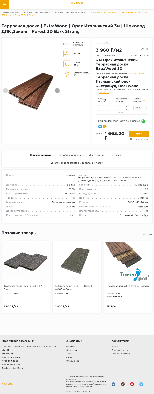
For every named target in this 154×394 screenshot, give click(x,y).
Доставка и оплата (120, 350)
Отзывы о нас (72, 361)
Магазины (70, 346)
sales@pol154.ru (16, 368)
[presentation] (5, 90)
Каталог (70, 357)
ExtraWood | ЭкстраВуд (134, 215)
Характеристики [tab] (40, 155)
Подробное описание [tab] (70, 155)
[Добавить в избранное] (142, 49)
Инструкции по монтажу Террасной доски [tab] (77, 163)
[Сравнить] (147, 49)
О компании (71, 350)
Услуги (115, 346)
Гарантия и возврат (121, 354)
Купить (139, 134)
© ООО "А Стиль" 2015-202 (77, 391)
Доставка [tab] (115, 155)
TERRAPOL (117, 296)
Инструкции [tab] (96, 155)
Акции (69, 354)
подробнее (139, 73)
